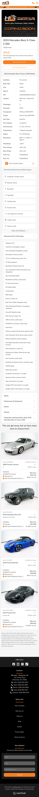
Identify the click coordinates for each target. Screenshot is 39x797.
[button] (33, 3)
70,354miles (32, 517)
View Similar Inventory (19, 67)
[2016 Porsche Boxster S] (19, 544)
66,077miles (32, 467)
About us (19, 716)
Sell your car (20, 711)
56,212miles (32, 565)
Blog (19, 721)
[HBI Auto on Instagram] (22, 664)
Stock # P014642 (7, 512)
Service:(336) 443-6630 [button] (21, 687)
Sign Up (19, 775)
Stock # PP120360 (8, 610)
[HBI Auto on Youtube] (17, 664)
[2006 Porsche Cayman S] (19, 446)
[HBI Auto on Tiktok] (26, 664)
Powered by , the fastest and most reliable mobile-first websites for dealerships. (19, 788)
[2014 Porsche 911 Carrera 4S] (19, 594)
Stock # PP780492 (8, 462)
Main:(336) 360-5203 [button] (21, 682)
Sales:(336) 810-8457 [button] (21, 685)
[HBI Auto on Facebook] (13, 664)
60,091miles (32, 615)
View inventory (19, 706)
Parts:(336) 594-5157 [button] (21, 690)
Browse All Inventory (19, 62)
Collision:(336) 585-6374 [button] (20, 692)
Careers (19, 727)
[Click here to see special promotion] (19, 7)
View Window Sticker (16, 163)
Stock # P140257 (7, 560)
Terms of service (19, 737)
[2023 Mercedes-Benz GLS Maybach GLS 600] (19, 496)
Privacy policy (19, 732)
